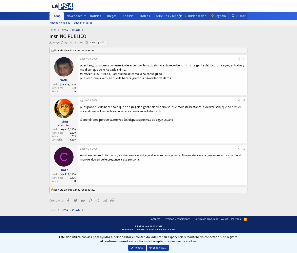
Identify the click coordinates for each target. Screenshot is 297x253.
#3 (244, 148)
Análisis (128, 16)
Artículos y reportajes (171, 16)
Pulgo (64, 122)
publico (102, 42)
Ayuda (224, 218)
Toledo (72, 139)
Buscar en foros (83, 22)
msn (92, 42)
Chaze (63, 170)
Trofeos (144, 16)
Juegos (112, 16)
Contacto (155, 218)
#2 (244, 100)
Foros (57, 16)
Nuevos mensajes (60, 22)
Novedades (74, 16)
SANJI (55, 42)
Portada (236, 218)
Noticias (95, 16)
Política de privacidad (206, 218)
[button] (85, 16)
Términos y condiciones (177, 218)
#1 (244, 58)
